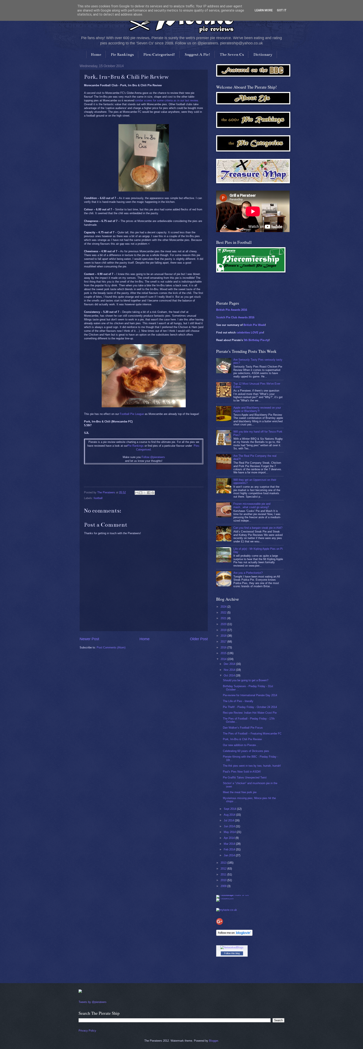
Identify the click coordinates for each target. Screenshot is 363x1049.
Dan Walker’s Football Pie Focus (243, 727)
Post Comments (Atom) (111, 647)
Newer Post (89, 639)
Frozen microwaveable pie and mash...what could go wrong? (251, 505)
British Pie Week (254, 325)
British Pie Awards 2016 (231, 309)
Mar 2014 (230, 843)
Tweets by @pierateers (93, 1002)
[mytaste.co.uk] (226, 909)
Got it (282, 10)
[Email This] (137, 493)
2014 (224, 659)
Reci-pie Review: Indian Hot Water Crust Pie (250, 712)
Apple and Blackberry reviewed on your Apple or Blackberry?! (257, 409)
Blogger (213, 1040)
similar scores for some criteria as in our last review (166, 100)
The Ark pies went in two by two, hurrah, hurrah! (252, 765)
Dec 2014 (230, 663)
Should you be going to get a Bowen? (245, 680)
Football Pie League (132, 414)
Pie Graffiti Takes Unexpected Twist (245, 777)
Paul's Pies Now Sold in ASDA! (242, 771)
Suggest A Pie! (197, 54)
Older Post (199, 639)
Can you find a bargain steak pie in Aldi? (257, 527)
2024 (224, 606)
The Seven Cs (232, 54)
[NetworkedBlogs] (231, 947)
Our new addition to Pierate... (240, 745)
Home (96, 54)
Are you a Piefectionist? (248, 572)
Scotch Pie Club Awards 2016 (235, 317)
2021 (224, 618)
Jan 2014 (230, 855)
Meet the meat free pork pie (239, 792)
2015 (224, 653)
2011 (224, 874)
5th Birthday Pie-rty (256, 340)
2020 (224, 624)
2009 (224, 886)
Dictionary (262, 54)
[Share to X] (145, 493)
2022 (224, 612)
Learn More (264, 10)
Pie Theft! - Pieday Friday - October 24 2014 (250, 707)
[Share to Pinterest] (153, 493)
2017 (224, 641)
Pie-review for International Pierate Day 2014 (250, 695)
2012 (224, 868)
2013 (224, 862)
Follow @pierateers (153, 457)
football (98, 498)
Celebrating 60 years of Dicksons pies (246, 751)
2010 (224, 880)
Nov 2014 (230, 669)
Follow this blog (232, 953)
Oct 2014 (230, 675)
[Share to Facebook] (149, 493)
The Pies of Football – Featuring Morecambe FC (252, 733)
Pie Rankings (122, 54)
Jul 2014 (229, 820)
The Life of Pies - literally (238, 701)
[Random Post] (80, 991)
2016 (224, 647)
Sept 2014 (230, 808)
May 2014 (230, 832)
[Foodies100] (225, 898)
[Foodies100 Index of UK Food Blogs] (233, 894)
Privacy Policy (87, 1030)
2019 (224, 630)
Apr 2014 (229, 837)
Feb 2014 (230, 849)
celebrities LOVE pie (250, 332)
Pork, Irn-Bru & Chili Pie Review (242, 739)
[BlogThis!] (141, 493)
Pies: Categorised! (159, 54)
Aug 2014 (230, 814)
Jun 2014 (230, 826)
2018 (224, 635)
